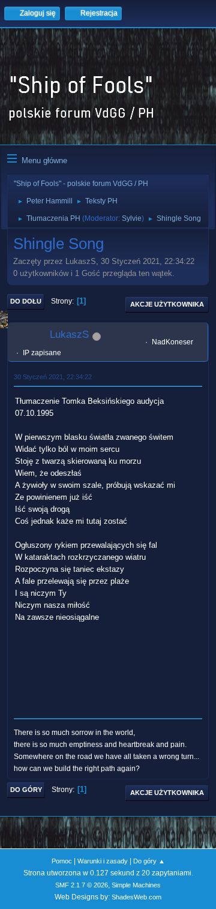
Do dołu (25, 301)
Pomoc (62, 861)
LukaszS (69, 334)
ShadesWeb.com (136, 897)
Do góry (26, 789)
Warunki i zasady (102, 861)
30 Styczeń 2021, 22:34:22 (53, 376)
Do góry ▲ (149, 861)
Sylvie (132, 218)
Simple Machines (136, 885)
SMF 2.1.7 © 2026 (81, 885)
